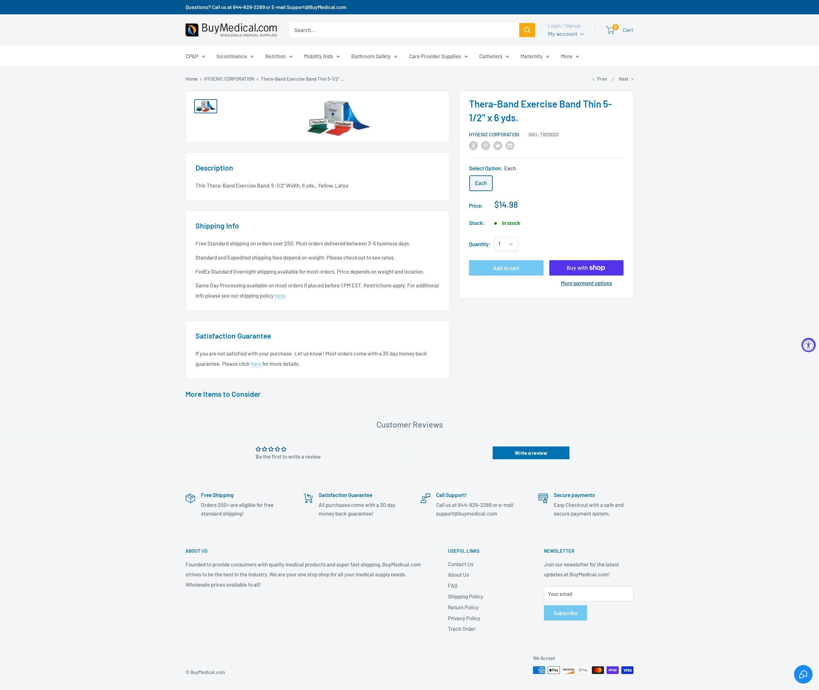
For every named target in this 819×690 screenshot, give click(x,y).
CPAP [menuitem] (192, 55)
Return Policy (463, 607)
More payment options (586, 283)
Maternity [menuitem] (532, 55)
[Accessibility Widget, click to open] (808, 345)
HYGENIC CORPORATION (229, 79)
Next (624, 79)
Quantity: (479, 244)
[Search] (527, 30)
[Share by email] (509, 145)
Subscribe (565, 613)
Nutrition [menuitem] (275, 55)
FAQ (452, 585)
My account (563, 33)
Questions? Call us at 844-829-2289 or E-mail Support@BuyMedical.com (266, 7)
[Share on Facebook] (473, 145)
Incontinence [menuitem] (232, 55)
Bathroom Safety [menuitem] (371, 55)
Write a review (531, 453)
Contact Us (460, 564)
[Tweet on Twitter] (497, 145)
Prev (602, 79)
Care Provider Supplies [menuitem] (435, 55)
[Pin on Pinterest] (485, 145)
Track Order (461, 628)
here (279, 295)
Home (192, 79)
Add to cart (506, 268)
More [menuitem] (566, 55)
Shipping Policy (465, 596)
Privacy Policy (464, 618)
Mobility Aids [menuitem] (318, 55)
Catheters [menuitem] (490, 55)
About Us (458, 574)
